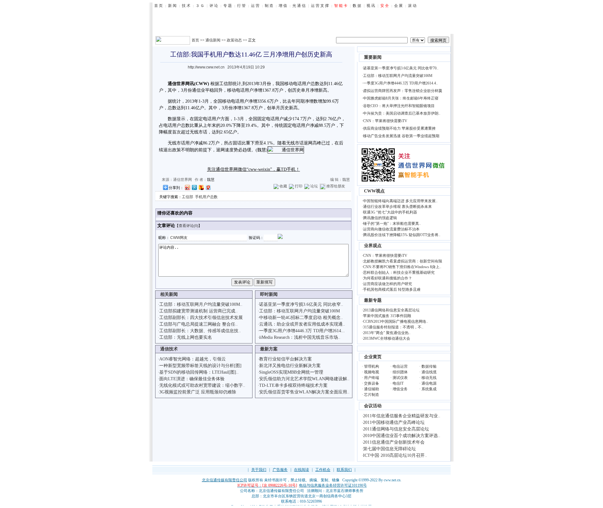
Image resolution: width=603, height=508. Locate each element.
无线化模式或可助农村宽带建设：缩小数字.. (202, 385)
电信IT (398, 383)
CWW (202, 83)
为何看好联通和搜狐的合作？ (387, 278)
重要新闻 (373, 57)
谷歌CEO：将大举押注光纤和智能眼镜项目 (399, 106)
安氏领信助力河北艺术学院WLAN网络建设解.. (304, 378)
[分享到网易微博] (207, 187)
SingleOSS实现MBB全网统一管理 (291, 372)
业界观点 (373, 245)
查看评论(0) (188, 226)
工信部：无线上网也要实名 (185, 337)
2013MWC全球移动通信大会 (386, 338)
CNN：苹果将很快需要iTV (385, 121)
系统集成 (429, 389)
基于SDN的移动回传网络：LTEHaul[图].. (199, 372)
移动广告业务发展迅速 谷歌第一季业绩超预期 (401, 136)
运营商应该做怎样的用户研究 (387, 284)
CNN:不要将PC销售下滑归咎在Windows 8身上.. (402, 267)
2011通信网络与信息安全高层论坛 (396, 429)
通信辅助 (371, 389)
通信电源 (429, 383)
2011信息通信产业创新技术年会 (394, 442)
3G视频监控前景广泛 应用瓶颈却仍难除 (197, 392)
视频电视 (371, 372)
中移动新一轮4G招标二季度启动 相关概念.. (301, 317)
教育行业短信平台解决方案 (285, 359)
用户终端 (371, 378)
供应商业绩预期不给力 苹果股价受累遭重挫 (399, 128)
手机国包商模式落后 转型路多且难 (392, 289)
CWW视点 (374, 191)
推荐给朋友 (335, 186)
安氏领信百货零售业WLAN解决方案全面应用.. (304, 392)
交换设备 (371, 383)
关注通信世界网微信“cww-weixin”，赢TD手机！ (253, 169)
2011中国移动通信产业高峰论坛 (394, 422)
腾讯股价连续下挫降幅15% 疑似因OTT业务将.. (401, 235)
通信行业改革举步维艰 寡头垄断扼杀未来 (397, 206)
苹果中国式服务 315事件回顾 (387, 316)
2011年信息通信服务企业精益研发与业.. (401, 415)
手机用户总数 (206, 197)
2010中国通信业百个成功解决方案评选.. (401, 435)
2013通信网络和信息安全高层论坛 (391, 310)
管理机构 (371, 366)
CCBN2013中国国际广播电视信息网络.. (395, 321)
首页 (195, 40)
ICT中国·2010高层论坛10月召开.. (395, 455)
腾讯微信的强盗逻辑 (380, 218)
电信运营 (400, 366)
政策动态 (234, 40)
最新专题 (373, 300)
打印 (298, 186)
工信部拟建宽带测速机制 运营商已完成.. (198, 311)
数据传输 (429, 366)
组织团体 (400, 372)
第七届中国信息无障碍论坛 (389, 448)
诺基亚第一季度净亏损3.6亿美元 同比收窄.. (301, 304)
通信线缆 (429, 372)
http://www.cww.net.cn (206, 67)
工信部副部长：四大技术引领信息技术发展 (201, 317)
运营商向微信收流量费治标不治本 (391, 229)
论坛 (314, 186)
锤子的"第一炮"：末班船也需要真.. (392, 223)
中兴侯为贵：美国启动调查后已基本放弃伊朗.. (401, 113)
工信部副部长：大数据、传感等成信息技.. (200, 330)
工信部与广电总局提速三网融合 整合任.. (198, 324)
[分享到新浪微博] (187, 187)
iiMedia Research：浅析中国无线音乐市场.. (299, 337)
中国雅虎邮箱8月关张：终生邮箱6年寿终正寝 (400, 98)
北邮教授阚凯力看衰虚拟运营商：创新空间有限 (402, 261)
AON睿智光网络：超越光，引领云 (192, 359)
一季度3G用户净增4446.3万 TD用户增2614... (302, 330)
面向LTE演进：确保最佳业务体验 (192, 378)
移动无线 (429, 378)
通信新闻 (212, 40)
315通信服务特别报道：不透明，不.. (393, 327)
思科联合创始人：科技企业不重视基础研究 (399, 272)
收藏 (283, 186)
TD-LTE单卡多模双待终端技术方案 (293, 385)
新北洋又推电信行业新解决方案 (290, 365)
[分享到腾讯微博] (194, 187)
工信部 (187, 197)
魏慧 (211, 179)
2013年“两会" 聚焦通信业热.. (386, 333)
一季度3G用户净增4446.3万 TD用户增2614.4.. (400, 83)
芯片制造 (371, 394)
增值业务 (400, 389)
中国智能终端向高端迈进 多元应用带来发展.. (400, 201)
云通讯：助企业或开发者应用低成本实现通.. (302, 324)
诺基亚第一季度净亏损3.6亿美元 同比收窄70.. (400, 68)
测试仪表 (400, 378)
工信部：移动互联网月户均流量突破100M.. (200, 304)
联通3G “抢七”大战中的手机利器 (390, 212)
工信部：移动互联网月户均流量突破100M (299, 311)
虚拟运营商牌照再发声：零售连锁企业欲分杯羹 (402, 91)
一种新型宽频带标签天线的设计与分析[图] (200, 365)
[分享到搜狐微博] (201, 187)
